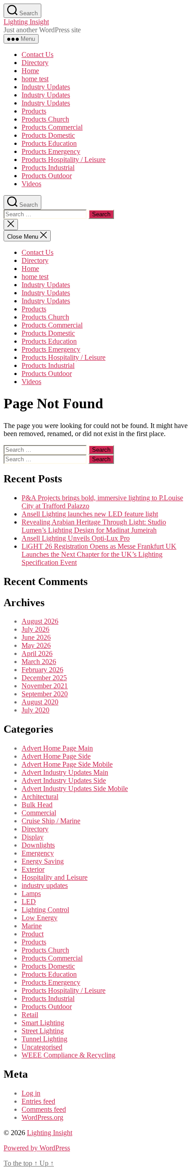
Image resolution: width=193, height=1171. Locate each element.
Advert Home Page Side (56, 756)
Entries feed (38, 1101)
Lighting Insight (26, 22)
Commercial (39, 813)
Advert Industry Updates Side (64, 780)
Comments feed (44, 1109)
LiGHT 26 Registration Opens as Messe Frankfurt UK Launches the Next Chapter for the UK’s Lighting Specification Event (99, 554)
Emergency (38, 853)
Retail (30, 1014)
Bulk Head (37, 804)
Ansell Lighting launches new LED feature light (90, 514)
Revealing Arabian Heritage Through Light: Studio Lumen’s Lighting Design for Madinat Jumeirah (94, 526)
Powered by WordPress (37, 1148)
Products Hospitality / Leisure (63, 159)
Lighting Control (45, 909)
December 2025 (44, 678)
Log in (31, 1093)
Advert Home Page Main (57, 748)
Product (33, 934)
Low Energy (39, 918)
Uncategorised (42, 1047)
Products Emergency (51, 151)
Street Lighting (43, 1031)
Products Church (45, 119)
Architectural (40, 796)
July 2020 (35, 710)
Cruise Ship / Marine (51, 821)
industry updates (45, 885)
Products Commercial (52, 127)
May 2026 (36, 645)
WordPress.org (42, 1117)
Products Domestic (48, 135)
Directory (35, 62)
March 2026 (39, 661)
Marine (32, 926)
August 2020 (40, 702)
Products (34, 111)
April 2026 (37, 653)
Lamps (31, 893)
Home (30, 70)
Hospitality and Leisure (55, 877)
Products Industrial (48, 167)
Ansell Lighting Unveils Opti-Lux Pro (76, 538)
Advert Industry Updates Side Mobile (75, 788)
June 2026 (36, 637)
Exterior (33, 869)
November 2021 (45, 686)
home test (35, 79)
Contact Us (37, 54)
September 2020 (45, 694)
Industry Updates (46, 87)
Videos (31, 184)
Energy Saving (43, 861)
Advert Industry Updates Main (65, 772)
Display (33, 837)
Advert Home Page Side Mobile (67, 764)
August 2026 (40, 621)
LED (29, 901)
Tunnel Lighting (44, 1039)
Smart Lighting (43, 1023)
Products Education (49, 143)
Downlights (38, 845)
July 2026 (35, 629)
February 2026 (42, 669)
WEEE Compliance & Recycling (68, 1055)
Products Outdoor (47, 175)
